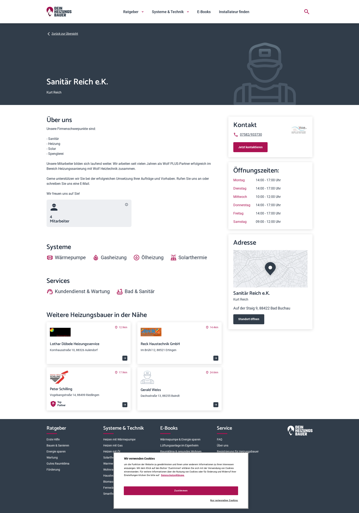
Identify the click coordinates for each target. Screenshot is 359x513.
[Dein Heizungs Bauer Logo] (300, 431)
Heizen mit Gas (113, 445)
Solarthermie (111, 457)
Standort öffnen (248, 319)
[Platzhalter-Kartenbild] (270, 268)
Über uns (222, 445)
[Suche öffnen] (306, 11)
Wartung (52, 457)
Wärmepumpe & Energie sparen (180, 439)
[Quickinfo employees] (126, 204)
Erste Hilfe (53, 439)
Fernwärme (110, 487)
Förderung (53, 469)
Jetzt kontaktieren (250, 147)
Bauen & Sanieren (58, 445)
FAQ (219, 439)
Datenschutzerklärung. (172, 475)
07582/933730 (251, 135)
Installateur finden (234, 12)
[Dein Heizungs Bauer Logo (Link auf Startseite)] (59, 12)
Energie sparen (56, 451)
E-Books (204, 12)
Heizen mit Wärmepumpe (119, 439)
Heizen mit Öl (111, 451)
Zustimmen (180, 490)
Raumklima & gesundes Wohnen (181, 451)
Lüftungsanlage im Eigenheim (179, 445)
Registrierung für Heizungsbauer (238, 451)
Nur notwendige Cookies (224, 500)
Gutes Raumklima (58, 463)
